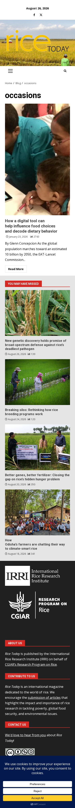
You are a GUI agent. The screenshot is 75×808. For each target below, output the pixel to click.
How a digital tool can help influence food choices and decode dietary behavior (37, 159)
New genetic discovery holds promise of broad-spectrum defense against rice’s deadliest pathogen (37, 313)
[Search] (65, 71)
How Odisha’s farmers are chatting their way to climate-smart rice (37, 512)
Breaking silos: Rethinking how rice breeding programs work (37, 382)
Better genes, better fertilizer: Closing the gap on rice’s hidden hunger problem (37, 447)
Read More (16, 269)
